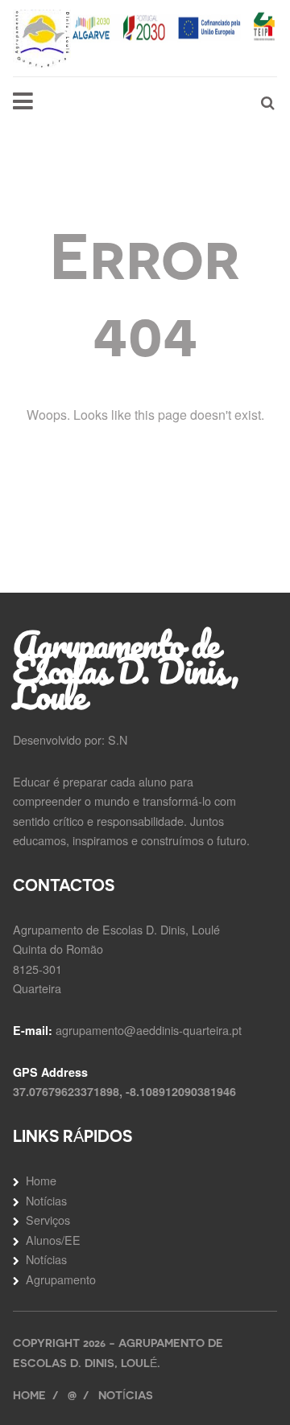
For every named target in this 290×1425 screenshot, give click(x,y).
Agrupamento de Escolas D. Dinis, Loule (125, 670)
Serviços (48, 1219)
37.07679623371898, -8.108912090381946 (124, 1091)
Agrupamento (61, 1279)
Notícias (46, 1200)
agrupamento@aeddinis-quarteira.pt (149, 1029)
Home (41, 1180)
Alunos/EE (53, 1239)
